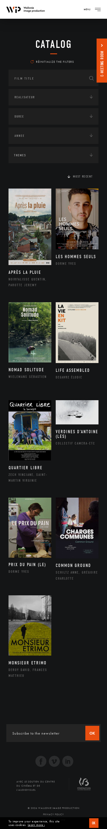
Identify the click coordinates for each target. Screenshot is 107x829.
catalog (53, 44)
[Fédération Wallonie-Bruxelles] (84, 786)
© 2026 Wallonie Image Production (54, 808)
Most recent (83, 176)
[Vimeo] (54, 762)
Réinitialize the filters (55, 62)
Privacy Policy (53, 814)
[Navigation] (97, 9)
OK (94, 823)
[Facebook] (40, 762)
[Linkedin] (67, 762)
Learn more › (36, 825)
